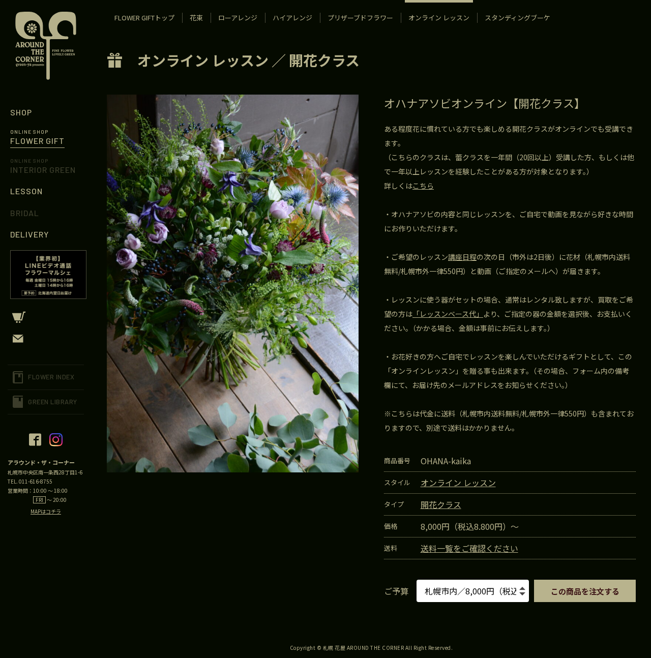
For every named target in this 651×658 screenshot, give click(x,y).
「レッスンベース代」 (447, 314)
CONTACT (46, 338)
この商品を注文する (585, 591)
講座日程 (462, 257)
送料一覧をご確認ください (469, 548)
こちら (423, 186)
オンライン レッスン (203, 60)
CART (46, 317)
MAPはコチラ (46, 511)
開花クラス (324, 60)
